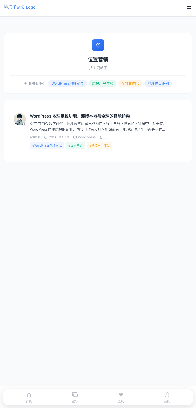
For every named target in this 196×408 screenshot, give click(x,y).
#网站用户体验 (99, 145)
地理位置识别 (158, 83)
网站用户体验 (102, 83)
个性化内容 (130, 83)
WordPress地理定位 (68, 83)
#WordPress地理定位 (47, 145)
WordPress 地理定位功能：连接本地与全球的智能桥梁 (80, 116)
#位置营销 (75, 145)
